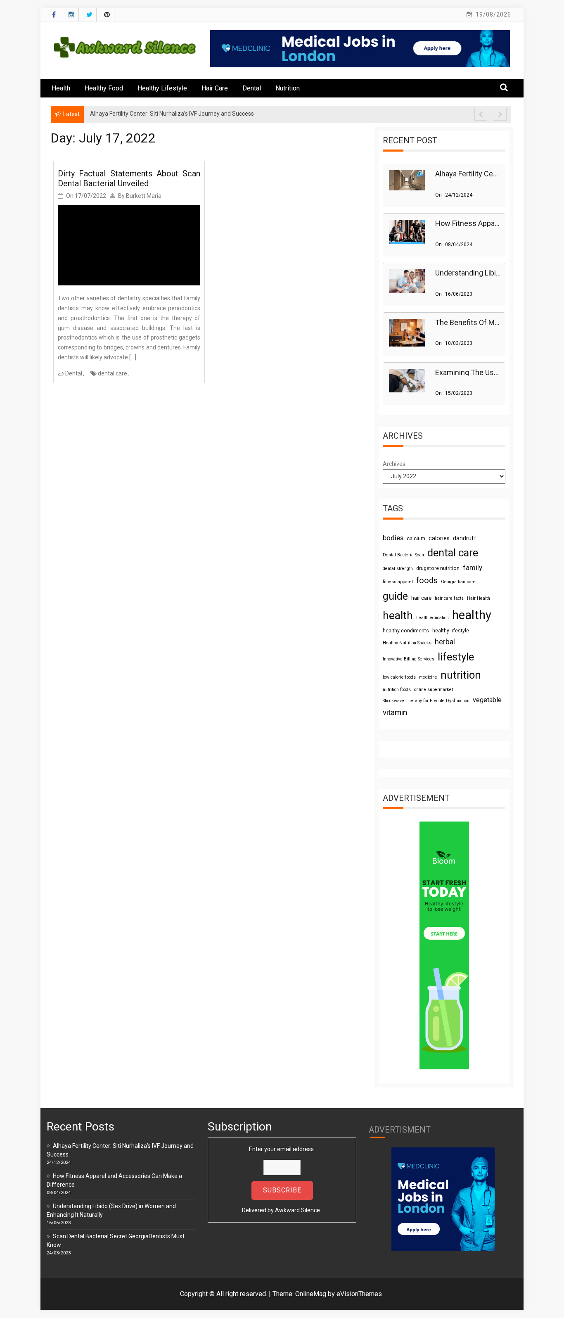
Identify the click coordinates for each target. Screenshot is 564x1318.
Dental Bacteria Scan (403, 555)
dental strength (398, 568)
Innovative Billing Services (408, 659)
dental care (112, 373)
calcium (416, 538)
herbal (445, 641)
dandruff (464, 538)
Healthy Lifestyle (162, 88)
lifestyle (456, 657)
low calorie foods (399, 677)
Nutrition (287, 88)
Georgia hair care (458, 581)
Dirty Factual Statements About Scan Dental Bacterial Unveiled (129, 178)
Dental (251, 88)
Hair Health (478, 598)
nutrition (461, 675)
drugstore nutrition (438, 568)
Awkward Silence (297, 1210)
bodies (393, 538)
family (472, 567)
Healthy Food (104, 88)
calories (439, 538)
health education (432, 617)
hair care (421, 598)
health (398, 615)
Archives (394, 464)
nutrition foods (397, 689)
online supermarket (433, 689)
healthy (471, 615)
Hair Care (214, 88)
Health (61, 88)
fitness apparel (398, 581)
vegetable (487, 700)
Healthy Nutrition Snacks (407, 643)
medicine (428, 677)
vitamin (395, 712)
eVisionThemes (359, 1294)
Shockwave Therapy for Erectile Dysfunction (426, 700)
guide (395, 596)
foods (427, 580)
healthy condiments (406, 631)
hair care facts (449, 598)
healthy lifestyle (450, 631)
